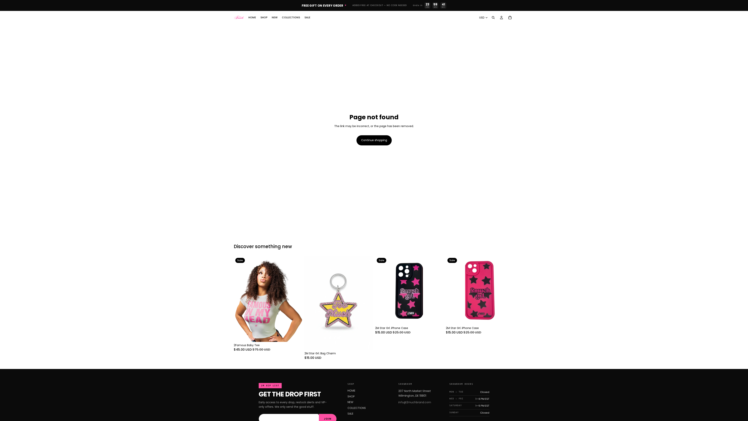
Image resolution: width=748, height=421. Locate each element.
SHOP (351, 396)
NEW (350, 402)
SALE (350, 414)
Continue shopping (374, 140)
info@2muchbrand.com (414, 402)
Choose (299, 336)
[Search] (493, 17)
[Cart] (510, 17)
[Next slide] (296, 299)
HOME (351, 391)
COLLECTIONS (357, 408)
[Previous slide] (239, 299)
